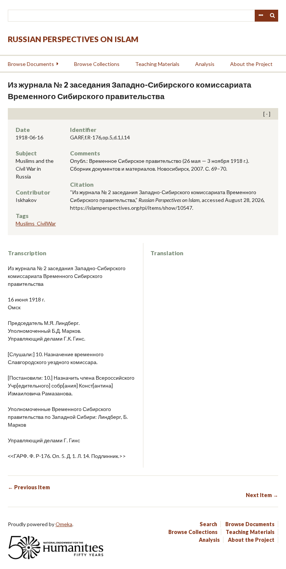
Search (273, 16)
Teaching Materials (157, 64)
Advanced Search (261, 16)
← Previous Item (29, 487)
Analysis (204, 64)
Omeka (63, 524)
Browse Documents (31, 64)
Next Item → (262, 495)
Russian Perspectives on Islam (73, 39)
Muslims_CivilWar (36, 223)
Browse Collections (97, 64)
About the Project (251, 64)
